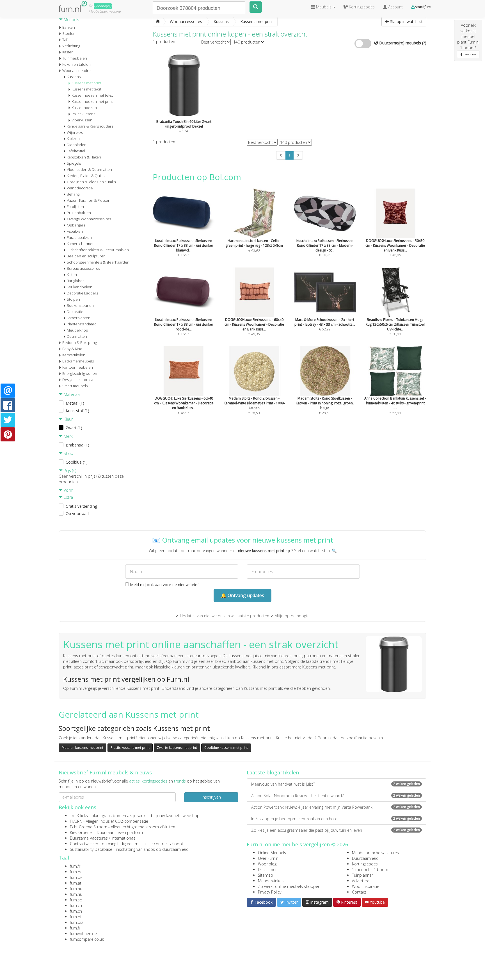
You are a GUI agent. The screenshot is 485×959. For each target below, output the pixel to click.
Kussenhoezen (84, 107)
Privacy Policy (269, 892)
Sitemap (265, 875)
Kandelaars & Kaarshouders (90, 126)
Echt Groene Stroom (88, 826)
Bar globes (75, 280)
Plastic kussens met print (130, 747)
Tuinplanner (362, 875)
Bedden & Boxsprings (80, 342)
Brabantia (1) (77, 445)
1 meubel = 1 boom (370, 869)
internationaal (123, 838)
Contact (359, 892)
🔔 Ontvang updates (242, 595)
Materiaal (72, 394)
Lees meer (469, 54)
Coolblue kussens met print (226, 747)
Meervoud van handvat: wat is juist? (335, 784)
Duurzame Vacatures (89, 838)
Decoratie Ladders (82, 293)
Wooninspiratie (365, 886)
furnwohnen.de (83, 933)
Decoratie (75, 311)
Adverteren (362, 880)
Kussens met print (86, 82)
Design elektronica (77, 379)
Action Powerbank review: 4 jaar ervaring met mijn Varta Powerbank (335, 807)
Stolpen (73, 299)
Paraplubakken (79, 237)
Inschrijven (211, 797)
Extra (68, 497)
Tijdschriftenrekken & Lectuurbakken (98, 249)
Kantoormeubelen (77, 367)
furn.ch (76, 905)
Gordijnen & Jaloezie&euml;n (91, 181)
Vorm (68, 490)
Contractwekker (84, 843)
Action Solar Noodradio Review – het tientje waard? (335, 795)
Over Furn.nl (268, 858)
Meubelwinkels (271, 880)
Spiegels (74, 163)
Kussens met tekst (86, 89)
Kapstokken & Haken (84, 157)
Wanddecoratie (80, 188)
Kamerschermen (81, 243)
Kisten (72, 274)
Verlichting (71, 45)
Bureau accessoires (83, 268)
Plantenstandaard (82, 324)
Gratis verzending (81, 506)
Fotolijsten (75, 206)
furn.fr (75, 866)
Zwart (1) (74, 427)
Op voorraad (77, 513)
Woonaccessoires (77, 70)
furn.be (76, 871)
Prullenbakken (79, 212)
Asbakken (75, 231)
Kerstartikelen (73, 354)
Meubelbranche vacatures (375, 852)
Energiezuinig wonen (79, 373)
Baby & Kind (72, 348)
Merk (68, 436)
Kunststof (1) (77, 410)
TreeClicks (79, 815)
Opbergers (76, 225)
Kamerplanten (78, 317)
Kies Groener (81, 832)
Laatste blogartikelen (273, 772)
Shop (68, 453)
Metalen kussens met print (82, 747)
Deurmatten (77, 336)
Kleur (68, 419)
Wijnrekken (76, 132)
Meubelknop (77, 330)
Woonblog (267, 864)
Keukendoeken (79, 286)
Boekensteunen (80, 305)
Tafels (67, 39)
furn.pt (76, 916)
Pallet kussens (83, 113)
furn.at (75, 883)
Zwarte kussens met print (177, 747)
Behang (73, 194)
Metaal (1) (75, 403)
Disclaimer (267, 869)
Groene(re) (102, 6)
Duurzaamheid (365, 858)
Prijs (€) (69, 470)
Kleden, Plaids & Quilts (85, 175)
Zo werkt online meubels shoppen (289, 886)
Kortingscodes (365, 864)
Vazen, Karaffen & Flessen (88, 200)
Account (395, 7)
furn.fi (75, 928)
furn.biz (76, 922)
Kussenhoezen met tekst (92, 95)
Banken (68, 27)
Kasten (68, 52)
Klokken (73, 138)
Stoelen (69, 33)
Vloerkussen (82, 120)
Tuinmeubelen (74, 58)
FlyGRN (76, 821)
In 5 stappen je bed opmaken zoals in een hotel (335, 818)
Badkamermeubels (78, 361)
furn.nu (76, 888)
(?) (424, 43)
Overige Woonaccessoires (89, 218)
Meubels (71, 19)
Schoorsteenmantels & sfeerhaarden (98, 262)
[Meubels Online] (158, 21)
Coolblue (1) (77, 462)
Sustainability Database (91, 849)
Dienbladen (76, 144)
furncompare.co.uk (87, 939)
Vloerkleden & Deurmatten (89, 169)
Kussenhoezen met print (92, 101)
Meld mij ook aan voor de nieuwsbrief (164, 584)
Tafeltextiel (76, 150)
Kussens (74, 76)
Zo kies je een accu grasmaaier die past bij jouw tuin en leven (335, 830)
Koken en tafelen (76, 64)
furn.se (76, 900)
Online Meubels (272, 852)
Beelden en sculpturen (86, 256)
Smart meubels (75, 385)
